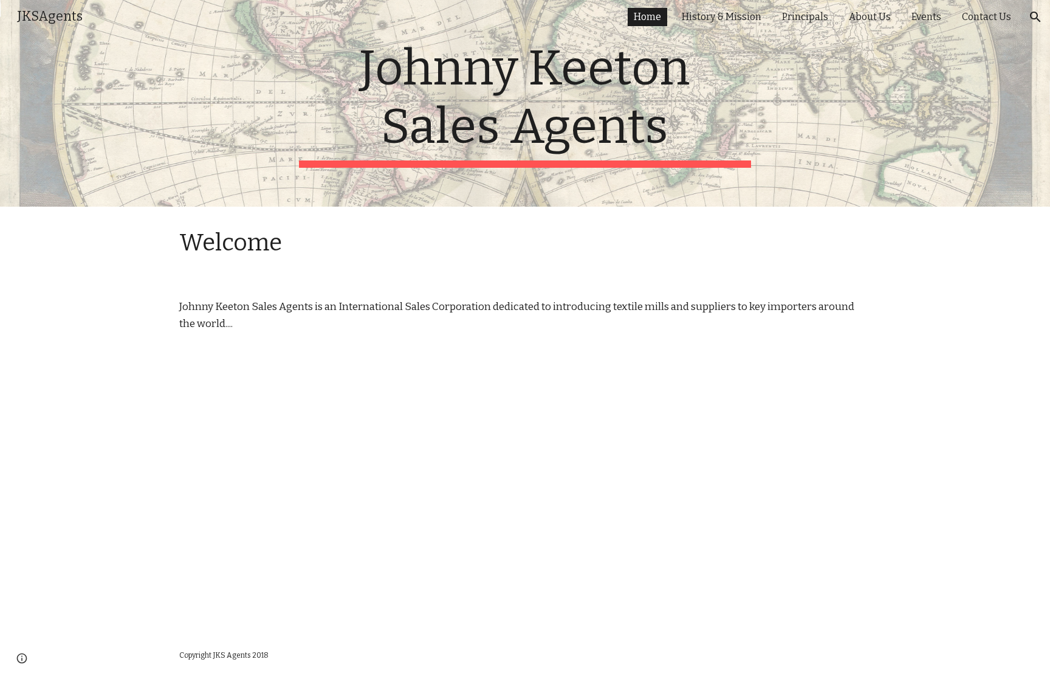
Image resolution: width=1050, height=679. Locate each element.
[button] (1035, 17)
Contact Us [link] (986, 16)
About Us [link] (870, 16)
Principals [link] (805, 16)
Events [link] (926, 16)
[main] (525, 103)
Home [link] (647, 16)
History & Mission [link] (721, 16)
